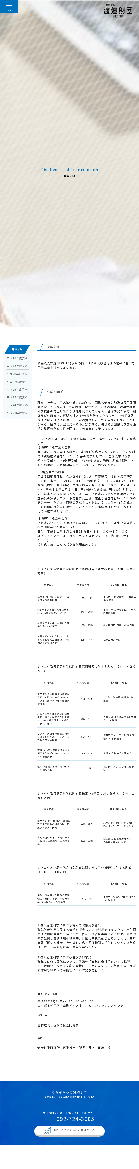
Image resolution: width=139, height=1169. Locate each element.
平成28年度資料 (17, 374)
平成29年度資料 (17, 366)
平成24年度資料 (17, 405)
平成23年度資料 (17, 413)
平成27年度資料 (17, 382)
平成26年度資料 (17, 389)
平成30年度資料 (17, 358)
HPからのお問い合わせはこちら (74, 1130)
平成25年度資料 (17, 397)
